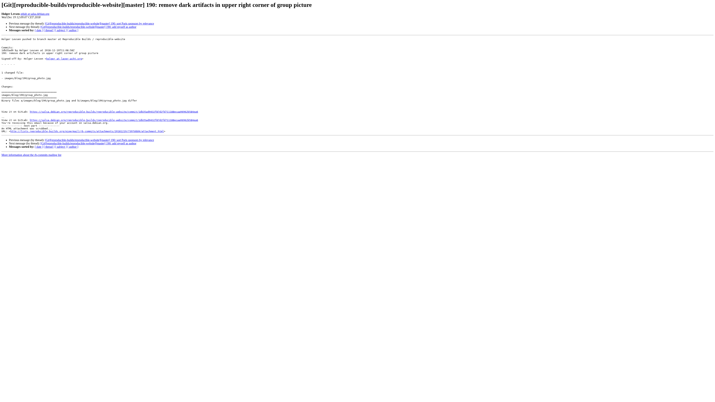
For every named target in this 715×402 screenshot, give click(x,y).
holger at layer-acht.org (64, 58)
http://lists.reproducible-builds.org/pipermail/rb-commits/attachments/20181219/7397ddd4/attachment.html (87, 131)
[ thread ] (49, 30)
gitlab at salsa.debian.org (34, 13)
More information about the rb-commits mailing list (31, 155)
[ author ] (72, 30)
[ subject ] (61, 30)
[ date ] (39, 30)
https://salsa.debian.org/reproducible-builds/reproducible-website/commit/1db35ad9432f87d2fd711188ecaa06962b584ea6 (114, 111)
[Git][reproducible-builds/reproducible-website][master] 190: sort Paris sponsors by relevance (99, 23)
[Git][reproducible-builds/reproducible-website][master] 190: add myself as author (88, 26)
